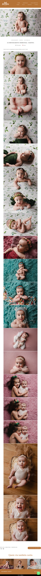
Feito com (20, 575)
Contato (9, 571)
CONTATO (30, 4)
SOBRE (18, 4)
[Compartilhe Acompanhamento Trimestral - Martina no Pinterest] (3, 548)
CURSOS (36, 4)
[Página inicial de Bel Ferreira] (6, 4)
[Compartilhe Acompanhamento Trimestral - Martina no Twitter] (1, 548)
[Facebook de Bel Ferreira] (34, 571)
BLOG (23, 4)
